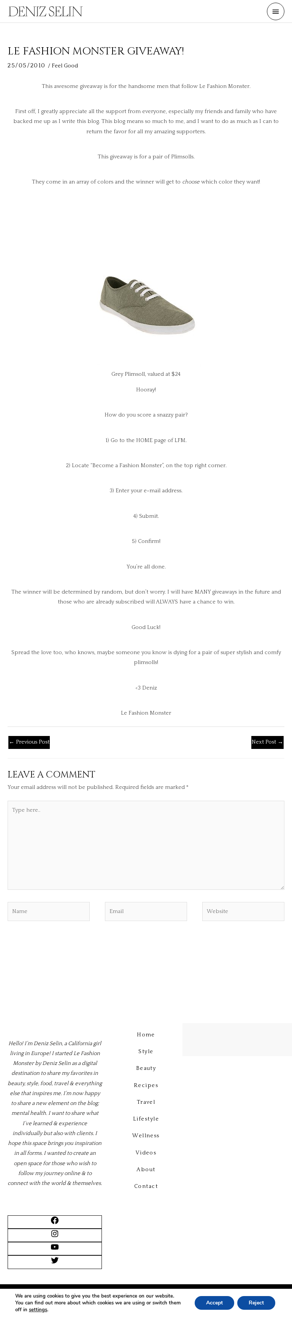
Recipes (146, 1085)
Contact (146, 1186)
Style (145, 1052)
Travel (146, 1102)
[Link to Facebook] (54, 1223)
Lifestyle (146, 1119)
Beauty (146, 1068)
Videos (146, 1153)
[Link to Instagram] (54, 1237)
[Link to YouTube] (54, 1250)
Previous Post (29, 742)
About (145, 1170)
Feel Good (65, 66)
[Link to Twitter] (54, 1263)
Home (146, 1035)
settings (38, 1309)
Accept (214, 1302)
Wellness (146, 1136)
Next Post (267, 742)
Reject (256, 1302)
